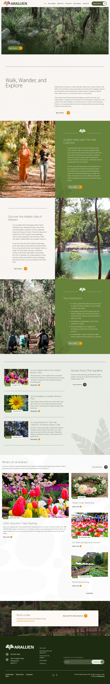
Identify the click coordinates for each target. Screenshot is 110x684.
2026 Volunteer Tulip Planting (20, 523)
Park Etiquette (9, 674)
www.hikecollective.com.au (26, 621)
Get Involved (43, 660)
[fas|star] (53, 675)
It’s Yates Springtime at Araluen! (86, 542)
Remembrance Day (80, 582)
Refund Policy (20, 674)
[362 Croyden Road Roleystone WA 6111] (8, 659)
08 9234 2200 (15, 654)
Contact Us (43, 663)
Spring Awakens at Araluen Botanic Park (46, 397)
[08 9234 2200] (8, 654)
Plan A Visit (43, 648)
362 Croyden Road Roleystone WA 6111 (17, 660)
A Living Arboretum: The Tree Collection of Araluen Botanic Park (45, 423)
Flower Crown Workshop (83, 502)
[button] (72, 3)
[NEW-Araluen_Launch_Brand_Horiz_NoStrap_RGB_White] (20, 647)
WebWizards (100, 676)
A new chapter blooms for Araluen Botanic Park (46, 371)
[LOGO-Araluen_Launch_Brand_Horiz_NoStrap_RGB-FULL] (15, 3)
